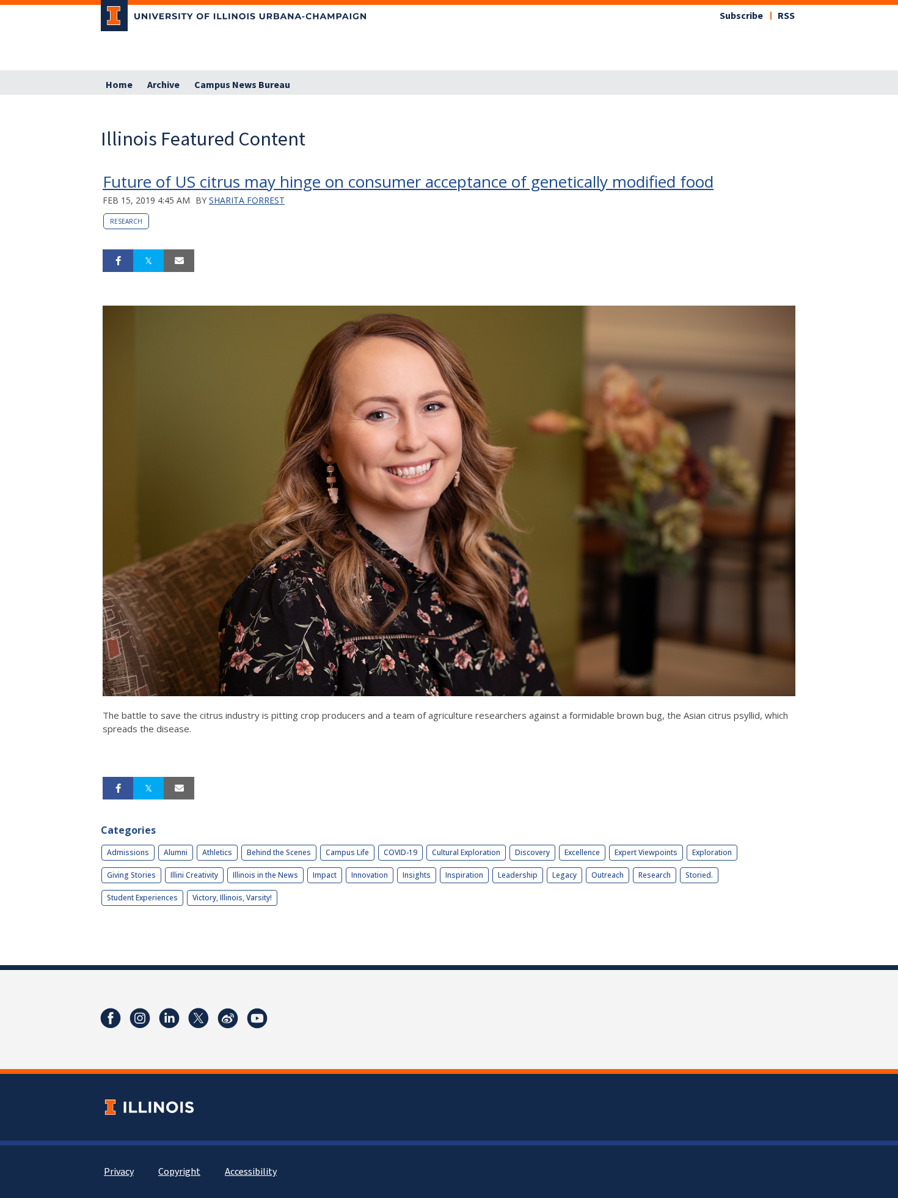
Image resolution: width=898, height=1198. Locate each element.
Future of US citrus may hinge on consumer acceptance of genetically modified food (408, 182)
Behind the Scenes (279, 852)
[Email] (179, 261)
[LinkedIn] (169, 1018)
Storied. (699, 875)
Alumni (176, 852)
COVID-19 (400, 852)
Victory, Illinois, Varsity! (232, 897)
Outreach (607, 875)
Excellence (582, 852)
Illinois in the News (265, 875)
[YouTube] (257, 1018)
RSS (786, 16)
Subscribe (741, 16)
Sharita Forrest (247, 200)
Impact (325, 875)
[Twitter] (198, 1018)
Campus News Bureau (242, 85)
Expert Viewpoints (646, 852)
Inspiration (464, 875)
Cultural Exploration (466, 852)
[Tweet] (148, 261)
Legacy (564, 875)
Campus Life (347, 852)
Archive (163, 85)
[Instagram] (139, 1018)
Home (119, 85)
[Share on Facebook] (118, 261)
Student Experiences (142, 897)
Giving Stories (131, 875)
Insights (417, 875)
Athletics (217, 852)
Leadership (518, 875)
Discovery (532, 852)
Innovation (369, 875)
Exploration (712, 852)
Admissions (128, 852)
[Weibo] (227, 1018)
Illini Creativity (194, 875)
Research (126, 221)
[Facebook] (110, 1018)
